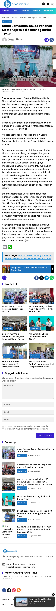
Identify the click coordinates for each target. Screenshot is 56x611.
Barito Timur (7, 22)
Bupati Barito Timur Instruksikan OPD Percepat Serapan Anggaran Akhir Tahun (12, 364)
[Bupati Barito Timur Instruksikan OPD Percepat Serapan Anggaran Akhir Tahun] (14, 351)
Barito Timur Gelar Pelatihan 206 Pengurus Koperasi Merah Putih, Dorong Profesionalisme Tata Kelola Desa (13, 336)
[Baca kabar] (16, 3)
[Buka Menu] (47, 4)
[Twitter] (41, 278)
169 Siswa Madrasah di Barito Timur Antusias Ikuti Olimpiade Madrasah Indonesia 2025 (41, 364)
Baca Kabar (7, 604)
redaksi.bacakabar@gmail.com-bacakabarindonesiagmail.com (21, 565)
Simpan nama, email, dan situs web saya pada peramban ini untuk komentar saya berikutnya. (26, 427)
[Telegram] (46, 278)
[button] (43, 4)
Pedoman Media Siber (12, 599)
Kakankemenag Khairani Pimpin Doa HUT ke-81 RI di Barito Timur (41, 309)
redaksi (11, 39)
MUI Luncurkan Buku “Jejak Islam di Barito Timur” (39, 336)
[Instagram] (14, 590)
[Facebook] (36, 278)
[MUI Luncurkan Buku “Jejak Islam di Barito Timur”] (41, 323)
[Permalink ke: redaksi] (5, 39)
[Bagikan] (51, 40)
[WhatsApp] (51, 278)
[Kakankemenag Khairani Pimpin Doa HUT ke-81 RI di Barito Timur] (41, 296)
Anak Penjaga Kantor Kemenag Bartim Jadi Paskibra (12, 309)
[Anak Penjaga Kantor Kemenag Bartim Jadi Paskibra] (14, 296)
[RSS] (19, 590)
